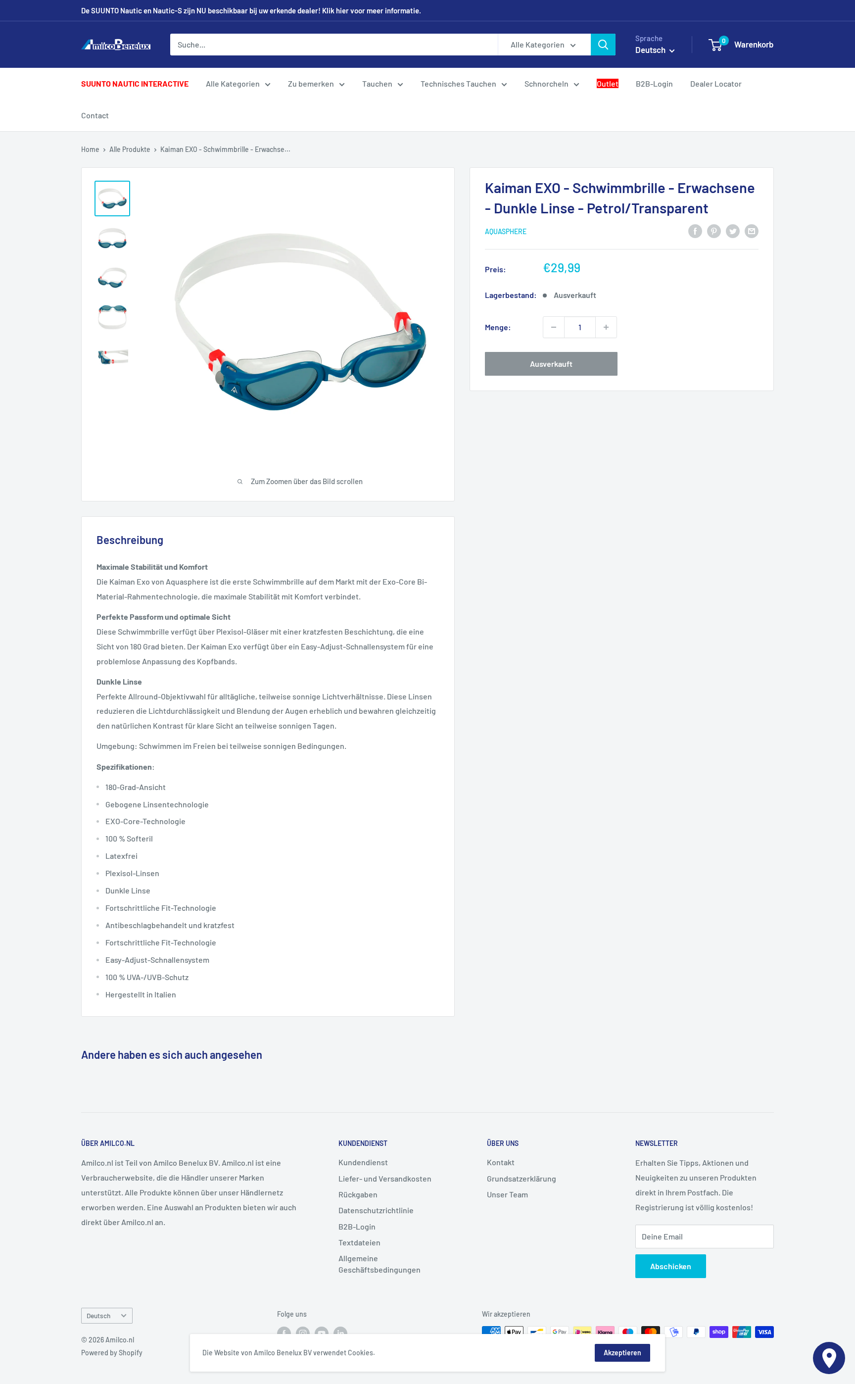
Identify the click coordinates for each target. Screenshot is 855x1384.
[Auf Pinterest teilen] (714, 230)
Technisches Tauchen (458, 83)
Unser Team (507, 1194)
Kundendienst (363, 1162)
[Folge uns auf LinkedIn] (340, 1333)
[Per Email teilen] (752, 230)
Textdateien (359, 1242)
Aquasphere (505, 231)
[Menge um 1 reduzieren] (553, 327)
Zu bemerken (311, 83)
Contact (95, 115)
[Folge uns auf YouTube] (322, 1333)
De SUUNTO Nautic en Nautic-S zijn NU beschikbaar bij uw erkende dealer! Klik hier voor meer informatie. (251, 10)
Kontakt (501, 1162)
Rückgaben (358, 1194)
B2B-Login (654, 83)
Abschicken (670, 1266)
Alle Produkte (129, 149)
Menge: (498, 327)
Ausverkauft (551, 363)
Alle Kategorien (233, 83)
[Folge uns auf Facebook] (284, 1333)
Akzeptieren (622, 1352)
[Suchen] (603, 44)
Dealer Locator (716, 83)
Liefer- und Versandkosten (384, 1178)
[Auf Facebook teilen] (695, 230)
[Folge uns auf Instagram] (303, 1333)
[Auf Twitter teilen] (733, 230)
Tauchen (377, 83)
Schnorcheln (546, 83)
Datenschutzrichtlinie (376, 1210)
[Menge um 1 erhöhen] (606, 327)
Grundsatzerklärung (521, 1178)
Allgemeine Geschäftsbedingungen (379, 1263)
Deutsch (98, 1315)
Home (90, 149)
